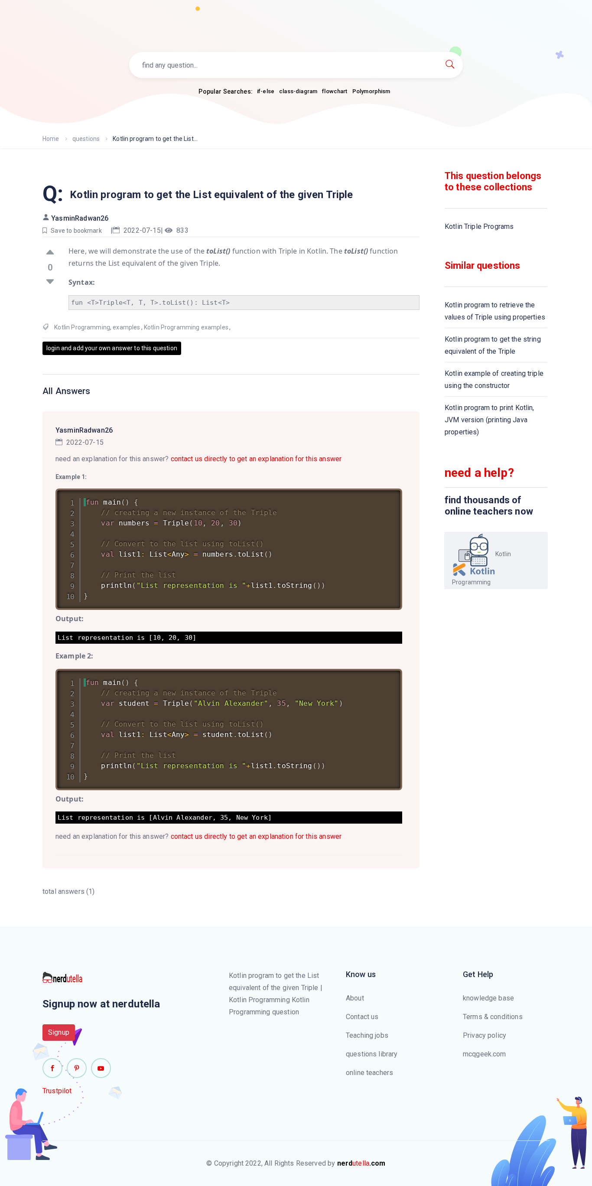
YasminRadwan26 (79, 218)
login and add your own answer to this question (111, 348)
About (355, 998)
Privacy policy (484, 1035)
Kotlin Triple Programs (479, 226)
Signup (58, 1032)
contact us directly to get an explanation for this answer (256, 459)
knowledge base (488, 998)
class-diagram (298, 91)
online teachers (369, 1073)
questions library (372, 1054)
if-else (265, 91)
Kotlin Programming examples (186, 327)
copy (384, 497)
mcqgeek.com (484, 1054)
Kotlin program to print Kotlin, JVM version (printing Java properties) (489, 420)
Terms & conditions (493, 1017)
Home (50, 138)
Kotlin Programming (82, 327)
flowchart (334, 91)
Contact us (362, 1017)
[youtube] (101, 1068)
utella (361, 1163)
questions (86, 138)
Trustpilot (57, 1091)
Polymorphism (371, 91)
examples (126, 327)
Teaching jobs (367, 1035)
